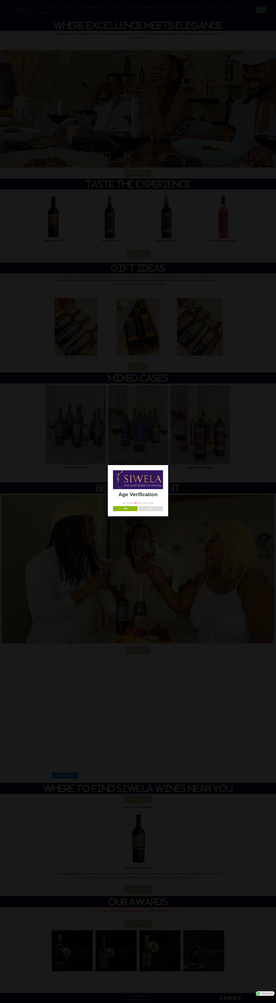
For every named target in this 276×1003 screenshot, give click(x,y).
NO (150, 508)
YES (125, 508)
